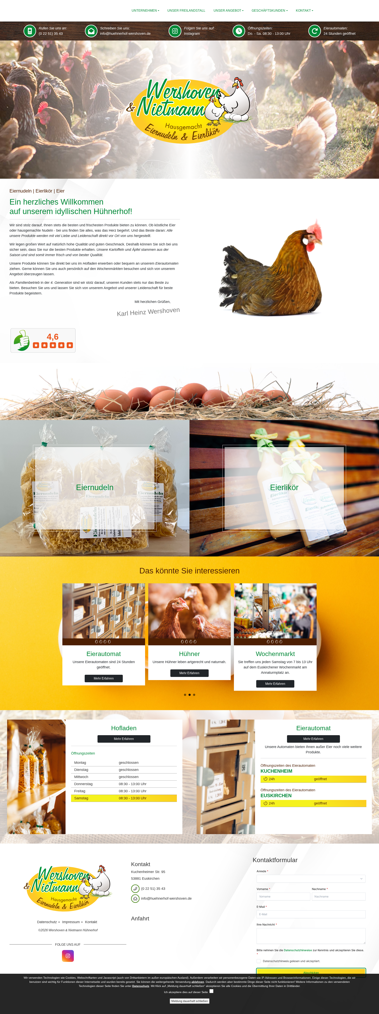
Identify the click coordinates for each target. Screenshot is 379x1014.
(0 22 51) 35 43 (51, 34)
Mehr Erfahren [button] (104, 683)
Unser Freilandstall (186, 10)
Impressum (71, 922)
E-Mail (359, 956)
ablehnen (197, 981)
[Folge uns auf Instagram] (68, 956)
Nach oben (294, 945)
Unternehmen (144, 10)
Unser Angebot (227, 10)
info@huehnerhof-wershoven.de (125, 34)
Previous (4, 111)
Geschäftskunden (268, 10)
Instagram (192, 34)
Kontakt (303, 10)
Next (374, 111)
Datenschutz (47, 922)
